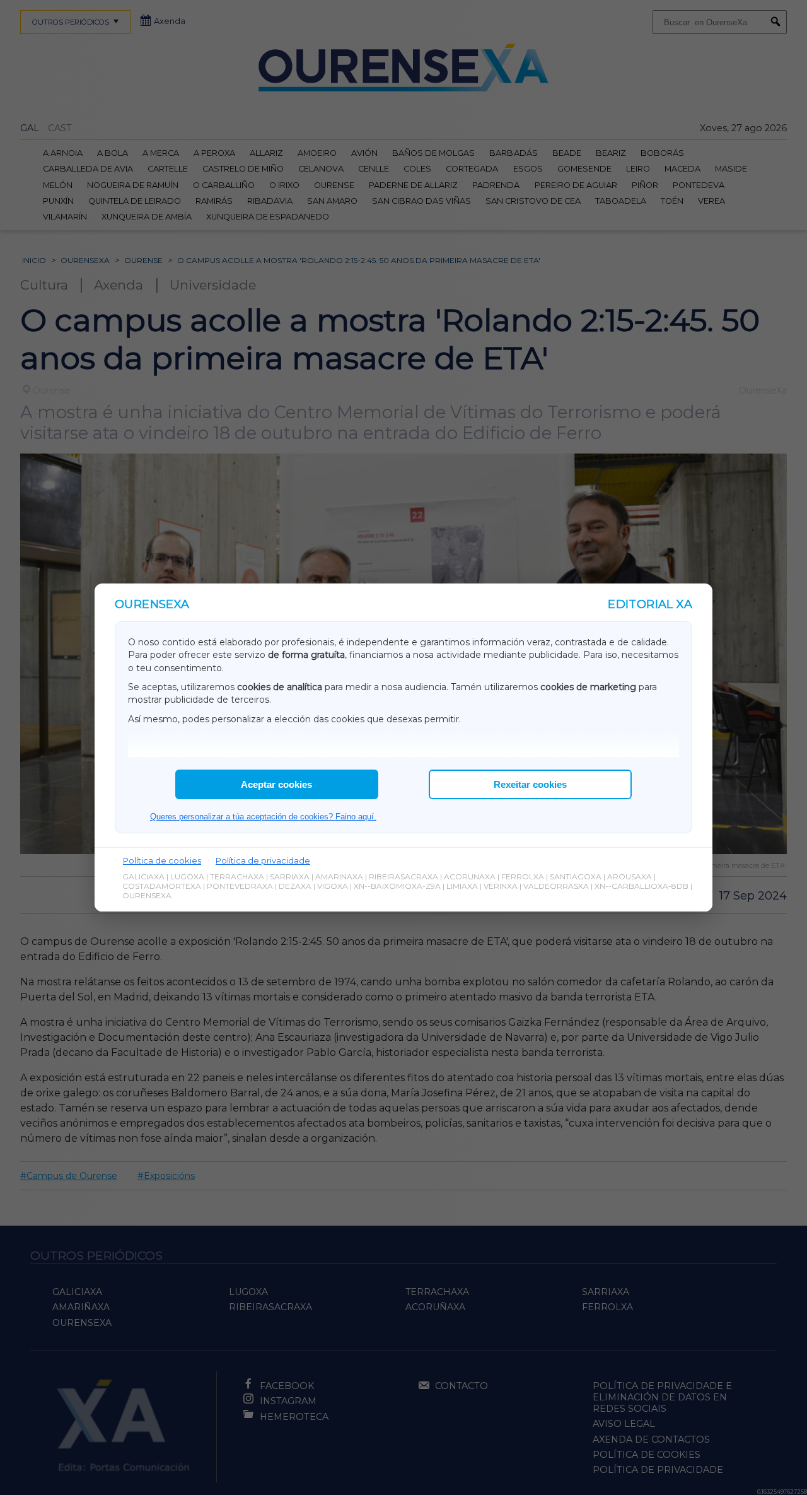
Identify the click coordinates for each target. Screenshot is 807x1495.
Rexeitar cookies (530, 784)
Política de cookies (162, 860)
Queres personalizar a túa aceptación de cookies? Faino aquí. (263, 816)
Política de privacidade (263, 860)
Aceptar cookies (276, 784)
